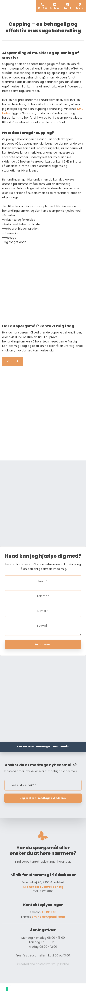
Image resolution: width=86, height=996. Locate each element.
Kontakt (12, 361)
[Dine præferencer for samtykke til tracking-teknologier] (7, 989)
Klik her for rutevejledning (43, 887)
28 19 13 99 (48, 912)
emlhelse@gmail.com (48, 917)
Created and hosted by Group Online (43, 964)
